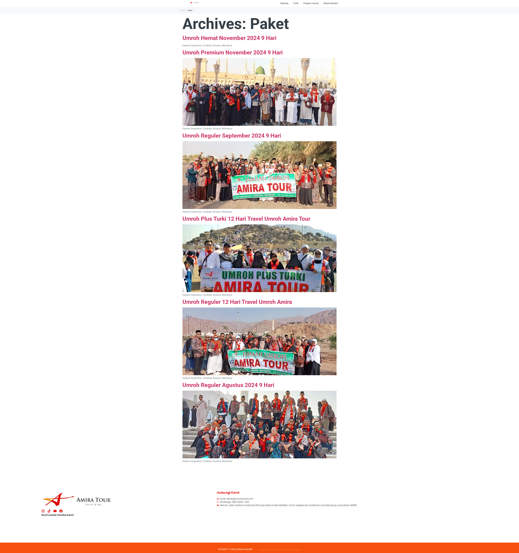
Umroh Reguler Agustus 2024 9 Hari (228, 385)
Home (182, 10)
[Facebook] (61, 511)
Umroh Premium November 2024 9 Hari (232, 52)
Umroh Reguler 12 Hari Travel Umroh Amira (237, 302)
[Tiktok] (49, 511)
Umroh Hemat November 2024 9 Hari (229, 38)
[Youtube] (55, 511)
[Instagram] (43, 511)
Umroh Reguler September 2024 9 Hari (231, 135)
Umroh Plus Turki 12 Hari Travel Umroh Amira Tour (246, 218)
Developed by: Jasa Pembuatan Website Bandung (280, 550)
